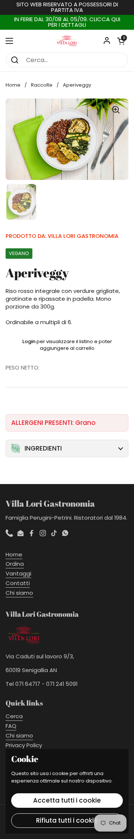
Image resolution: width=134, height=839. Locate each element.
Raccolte (41, 85)
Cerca (14, 716)
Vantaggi (18, 573)
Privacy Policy (24, 745)
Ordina (15, 564)
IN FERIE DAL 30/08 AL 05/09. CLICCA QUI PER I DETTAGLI (67, 22)
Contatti (18, 583)
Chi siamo (19, 593)
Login (28, 341)
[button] (121, 40)
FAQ (11, 726)
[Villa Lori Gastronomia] (67, 40)
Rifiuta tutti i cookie (67, 820)
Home (13, 85)
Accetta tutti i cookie (67, 800)
